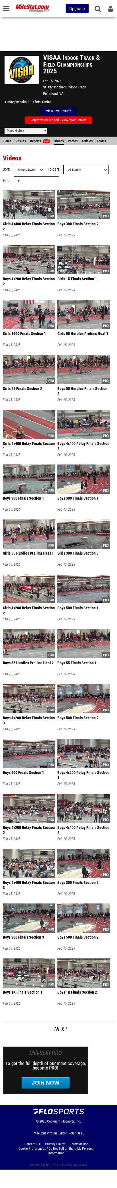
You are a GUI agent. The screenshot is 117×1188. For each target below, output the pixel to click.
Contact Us (32, 1144)
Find (6, 180)
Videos (59, 141)
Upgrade (77, 8)
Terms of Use (79, 1144)
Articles (87, 141)
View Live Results (58, 111)
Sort (6, 169)
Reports (39, 141)
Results (21, 141)
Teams (101, 141)
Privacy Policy (55, 1144)
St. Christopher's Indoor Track (64, 87)
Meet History (15, 131)
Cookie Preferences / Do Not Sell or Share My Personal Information (56, 1151)
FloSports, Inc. (71, 1121)
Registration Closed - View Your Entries (58, 120)
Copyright (53, 1121)
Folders (53, 169)
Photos (73, 141)
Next (61, 1029)
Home (7, 141)
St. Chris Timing (39, 102)
